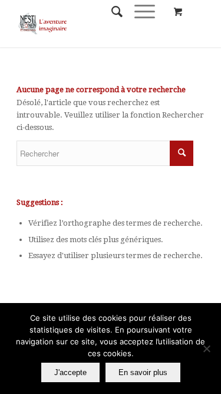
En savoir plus (142, 372)
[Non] (206, 348)
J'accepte (70, 372)
